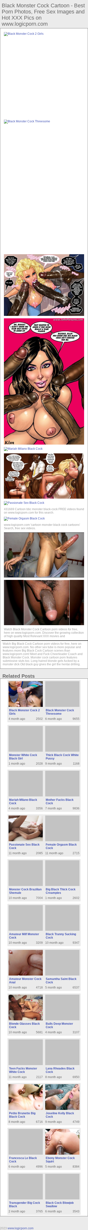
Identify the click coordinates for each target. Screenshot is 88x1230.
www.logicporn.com (20, 1228)
